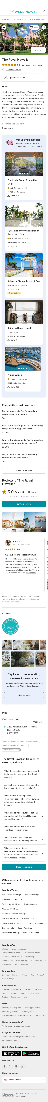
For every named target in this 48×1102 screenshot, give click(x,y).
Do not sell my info (38, 960)
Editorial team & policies (12, 953)
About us (22, 949)
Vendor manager (18, 993)
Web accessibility (21, 964)
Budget (5, 993)
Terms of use (7, 960)
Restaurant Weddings (11, 904)
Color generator (9, 1015)
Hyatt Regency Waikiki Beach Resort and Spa (23, 232)
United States (15, 1080)
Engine (5, 997)
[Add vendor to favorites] (44, 27)
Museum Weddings (10, 918)
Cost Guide (15, 997)
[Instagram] (22, 1066)
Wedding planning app (11, 1008)
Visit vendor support (10, 1040)
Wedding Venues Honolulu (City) (15, 745)
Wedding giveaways (10, 1011)
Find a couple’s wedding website (16, 1026)
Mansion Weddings (10, 909)
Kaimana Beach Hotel (19, 328)
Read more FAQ (24, 470)
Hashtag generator (32, 1008)
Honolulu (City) (20, 19)
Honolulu (6, 19)
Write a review (24, 504)
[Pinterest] (16, 1066)
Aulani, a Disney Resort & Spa (23, 281)
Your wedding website (11, 989)
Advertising (29, 956)
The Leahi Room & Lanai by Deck (22, 182)
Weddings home (9, 949)
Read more (7, 128)
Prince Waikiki (14, 374)
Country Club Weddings (12, 899)
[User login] (44, 12)
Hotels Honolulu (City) (11, 750)
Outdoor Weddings (31, 933)
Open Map (38, 722)
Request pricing (24, 867)
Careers (5, 956)
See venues (24, 695)
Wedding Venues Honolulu (13, 741)
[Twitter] (10, 1066)
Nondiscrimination (32, 953)
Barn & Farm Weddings (11, 894)
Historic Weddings (35, 923)
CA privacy (6, 964)
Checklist (27, 989)
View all (38, 50)
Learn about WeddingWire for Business (18, 1036)
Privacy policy (21, 960)
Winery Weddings (32, 894)
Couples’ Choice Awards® (33, 975)
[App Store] (11, 1055)
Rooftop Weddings (31, 904)
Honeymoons (39, 1015)
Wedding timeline (29, 1011)
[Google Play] (31, 1055)
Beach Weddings (25, 928)
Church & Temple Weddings (14, 914)
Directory (6, 975)
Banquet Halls (8, 928)
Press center (17, 956)
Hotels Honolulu (32, 741)
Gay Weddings (8, 979)
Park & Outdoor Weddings (13, 923)
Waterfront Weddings (11, 933)
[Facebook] (4, 1066)
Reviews (16, 975)
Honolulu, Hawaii (13, 69)
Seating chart (33, 993)
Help (25, 997)
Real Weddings (24, 1015)
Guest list (38, 989)
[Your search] (4, 27)
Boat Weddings (28, 918)
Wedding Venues (10, 890)
